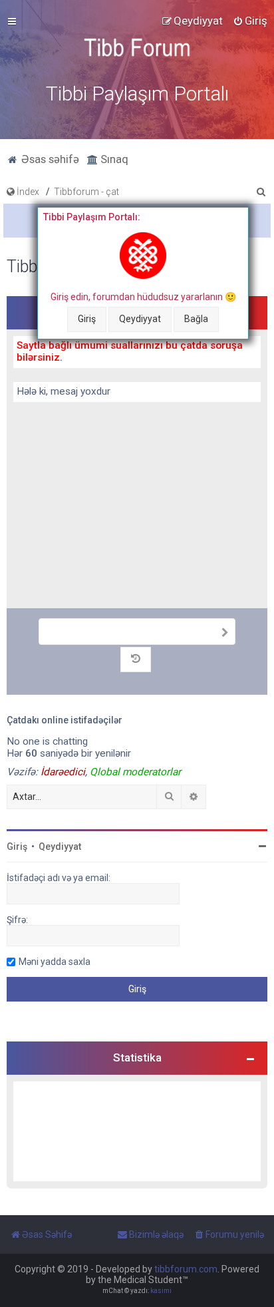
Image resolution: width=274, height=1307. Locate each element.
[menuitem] (250, 20)
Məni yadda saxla (54, 961)
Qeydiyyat (140, 318)
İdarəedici (63, 772)
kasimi (161, 1290)
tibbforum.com (185, 1269)
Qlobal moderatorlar (135, 772)
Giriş (87, 318)
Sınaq (113, 159)
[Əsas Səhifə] (137, 47)
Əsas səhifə (49, 159)
